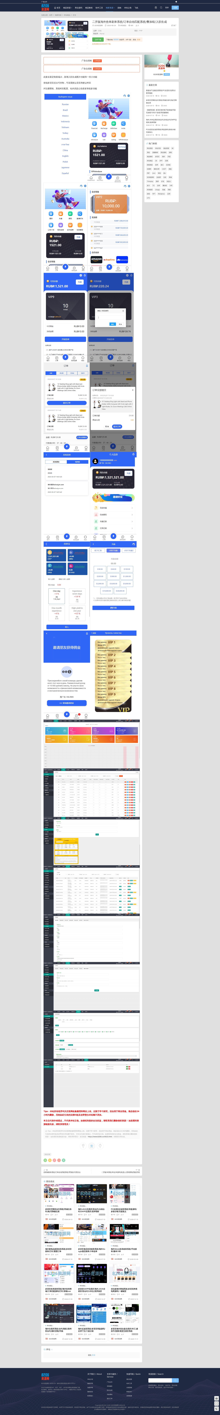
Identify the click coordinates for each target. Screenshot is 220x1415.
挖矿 (148, 173)
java (154, 173)
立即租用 (97, 61)
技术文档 (109, 1390)
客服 (163, 189)
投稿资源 (150, 165)
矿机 (162, 181)
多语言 (157, 156)
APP (161, 161)
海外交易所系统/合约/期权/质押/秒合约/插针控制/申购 (58, 1330)
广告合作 (44, 2)
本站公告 (128, 8)
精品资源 (67, 8)
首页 (58, 8)
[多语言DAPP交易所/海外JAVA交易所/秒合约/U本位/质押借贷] (91, 1273)
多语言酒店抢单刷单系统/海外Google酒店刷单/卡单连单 (91, 1250)
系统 (148, 152)
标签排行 (129, 1391)
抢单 (156, 165)
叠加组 (165, 185)
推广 (174, 25)
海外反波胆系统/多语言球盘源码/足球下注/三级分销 (91, 1330)
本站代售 (47, 1154)
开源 (169, 156)
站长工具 (129, 1383)
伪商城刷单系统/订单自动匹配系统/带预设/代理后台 (62, 1172)
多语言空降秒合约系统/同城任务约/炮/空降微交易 (58, 1210)
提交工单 (109, 1398)
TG (153, 185)
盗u (165, 173)
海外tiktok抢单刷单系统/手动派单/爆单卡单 (124, 1250)
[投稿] (156, 7)
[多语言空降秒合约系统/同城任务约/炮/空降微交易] (59, 1193)
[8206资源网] (45, 7)
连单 (158, 185)
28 (156, 161)
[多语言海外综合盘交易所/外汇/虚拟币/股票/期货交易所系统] (124, 1313)
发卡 (148, 185)
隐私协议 (90, 1391)
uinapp (157, 189)
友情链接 (129, 1396)
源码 (170, 152)
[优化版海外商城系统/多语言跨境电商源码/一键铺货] (124, 1273)
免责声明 (90, 1387)
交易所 (149, 169)
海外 (163, 156)
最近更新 (129, 1379)
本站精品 (123, 25)
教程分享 (156, 169)
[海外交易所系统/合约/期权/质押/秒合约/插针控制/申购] (59, 1313)
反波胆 (159, 177)
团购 (119, 8)
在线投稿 (129, 1387)
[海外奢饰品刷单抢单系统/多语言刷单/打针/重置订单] (59, 1233)
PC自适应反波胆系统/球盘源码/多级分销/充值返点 (124, 1210)
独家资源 (109, 8)
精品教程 (89, 8)
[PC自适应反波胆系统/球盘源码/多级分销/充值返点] (124, 1193)
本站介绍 (90, 1379)
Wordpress (161, 194)
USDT (164, 169)
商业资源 (150, 148)
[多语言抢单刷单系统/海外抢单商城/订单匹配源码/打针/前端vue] (59, 1273)
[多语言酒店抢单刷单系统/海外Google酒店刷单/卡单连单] (91, 1233)
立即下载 (98, 40)
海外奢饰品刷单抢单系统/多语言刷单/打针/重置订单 (58, 1250)
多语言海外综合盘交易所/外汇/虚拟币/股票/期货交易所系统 (124, 1330)
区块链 (168, 165)
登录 (138, 39)
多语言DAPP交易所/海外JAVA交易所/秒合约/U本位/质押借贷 (91, 1290)
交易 (166, 161)
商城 (170, 177)
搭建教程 (155, 152)
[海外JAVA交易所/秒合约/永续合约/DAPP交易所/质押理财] (91, 1193)
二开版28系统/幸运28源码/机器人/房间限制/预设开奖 (121, 1172)
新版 (170, 169)
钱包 (159, 173)
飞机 (136, 8)
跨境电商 (150, 189)
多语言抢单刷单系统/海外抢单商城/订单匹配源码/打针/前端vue (58, 1290)
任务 (165, 177)
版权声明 (90, 1383)
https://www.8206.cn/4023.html (100, 1137)
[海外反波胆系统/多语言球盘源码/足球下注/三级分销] (91, 1313)
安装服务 (109, 1386)
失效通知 (109, 1394)
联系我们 (90, 1396)
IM (172, 148)
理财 (169, 189)
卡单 (171, 185)
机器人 (169, 181)
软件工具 (99, 8)
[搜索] (161, 7)
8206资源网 (99, 25)
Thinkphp (150, 181)
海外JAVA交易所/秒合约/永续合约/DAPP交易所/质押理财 (91, 1210)
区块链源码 (150, 177)
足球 (168, 194)
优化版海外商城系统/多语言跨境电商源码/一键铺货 (124, 1290)
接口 (162, 165)
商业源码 (78, 8)
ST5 (148, 198)
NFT (154, 194)
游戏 (148, 194)
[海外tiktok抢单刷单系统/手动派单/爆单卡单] (124, 1233)
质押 (157, 181)
